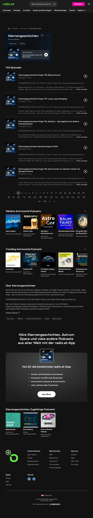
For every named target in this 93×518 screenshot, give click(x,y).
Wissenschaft (57, 319)
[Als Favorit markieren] (42, 35)
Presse (29, 458)
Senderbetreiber (33, 464)
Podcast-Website (11, 313)
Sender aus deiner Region (42, 10)
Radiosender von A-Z (85, 10)
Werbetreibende (33, 461)
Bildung (22, 43)
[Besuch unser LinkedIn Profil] (29, 479)
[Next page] (49, 201)
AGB (50, 455)
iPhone (8, 478)
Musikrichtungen (60, 10)
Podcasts (17, 10)
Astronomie (12, 43)
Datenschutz (53, 458)
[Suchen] (54, 4)
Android (8, 485)
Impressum (53, 461)
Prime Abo (74, 464)
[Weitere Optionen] (48, 35)
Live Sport (26, 10)
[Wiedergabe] (46, 54)
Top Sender (7, 10)
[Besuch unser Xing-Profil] (34, 479)
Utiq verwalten (54, 464)
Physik (47, 319)
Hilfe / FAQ (74, 461)
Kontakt (73, 455)
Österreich (48, 495)
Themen (72, 10)
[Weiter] (85, 210)
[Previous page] (14, 193)
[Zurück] (79, 210)
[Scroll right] (89, 10)
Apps (73, 458)
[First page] (10, 193)
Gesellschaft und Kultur (33, 319)
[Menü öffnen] (89, 4)
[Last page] (54, 201)
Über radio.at (32, 455)
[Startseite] (9, 28)
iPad (7, 481)
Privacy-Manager (55, 468)
